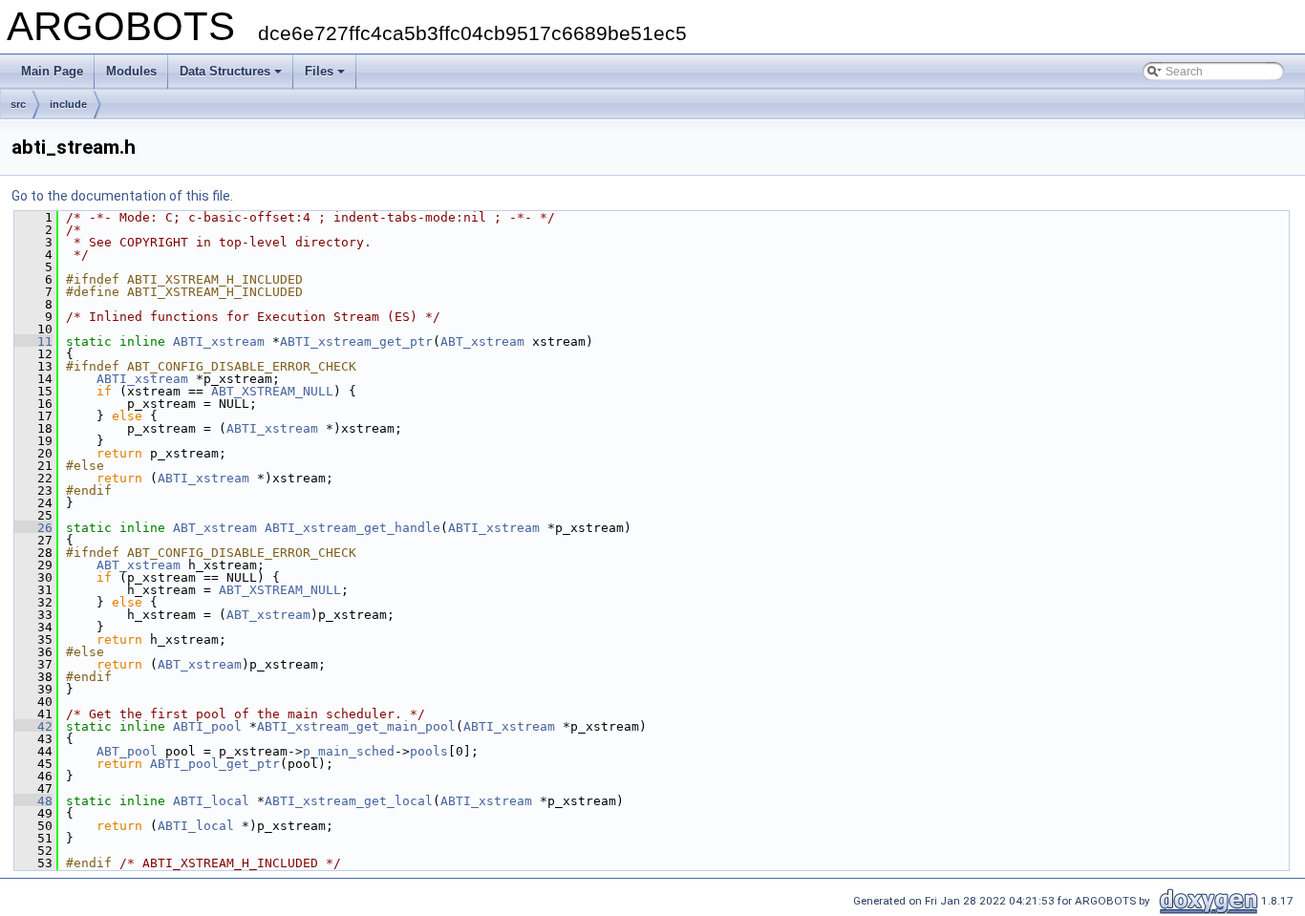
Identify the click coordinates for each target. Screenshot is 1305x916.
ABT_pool (127, 751)
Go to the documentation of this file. (122, 195)
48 (33, 801)
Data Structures (225, 71)
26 (33, 528)
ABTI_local (211, 801)
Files (319, 71)
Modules (131, 71)
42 (33, 726)
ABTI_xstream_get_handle (352, 528)
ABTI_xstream (219, 341)
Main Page (52, 71)
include (68, 104)
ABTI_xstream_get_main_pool (356, 726)
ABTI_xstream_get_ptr (356, 341)
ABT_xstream (482, 341)
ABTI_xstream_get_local (349, 801)
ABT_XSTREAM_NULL (272, 391)
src (18, 104)
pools (429, 751)
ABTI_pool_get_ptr (215, 763)
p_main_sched (349, 751)
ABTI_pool (207, 726)
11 (33, 341)
